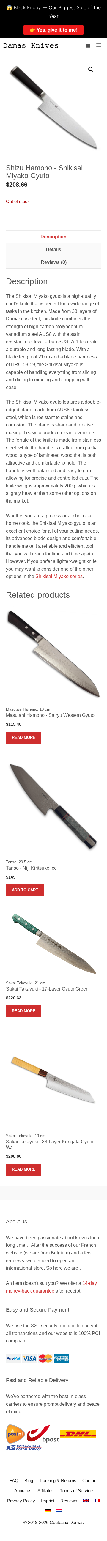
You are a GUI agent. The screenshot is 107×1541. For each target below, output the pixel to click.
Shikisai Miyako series (59, 576)
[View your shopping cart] (88, 45)
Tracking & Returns (57, 1480)
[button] (91, 69)
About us (23, 1490)
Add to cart (25, 890)
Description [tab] (53, 236)
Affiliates (45, 1490)
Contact (89, 1480)
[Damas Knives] (31, 45)
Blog (28, 1480)
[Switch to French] (97, 1500)
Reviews (68, 1500)
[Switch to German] (48, 1510)
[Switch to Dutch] (59, 1510)
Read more (23, 737)
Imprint (47, 1500)
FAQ (14, 1480)
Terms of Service (76, 1490)
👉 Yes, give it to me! (53, 30)
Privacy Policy (21, 1500)
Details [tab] (53, 249)
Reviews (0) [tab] (54, 262)
